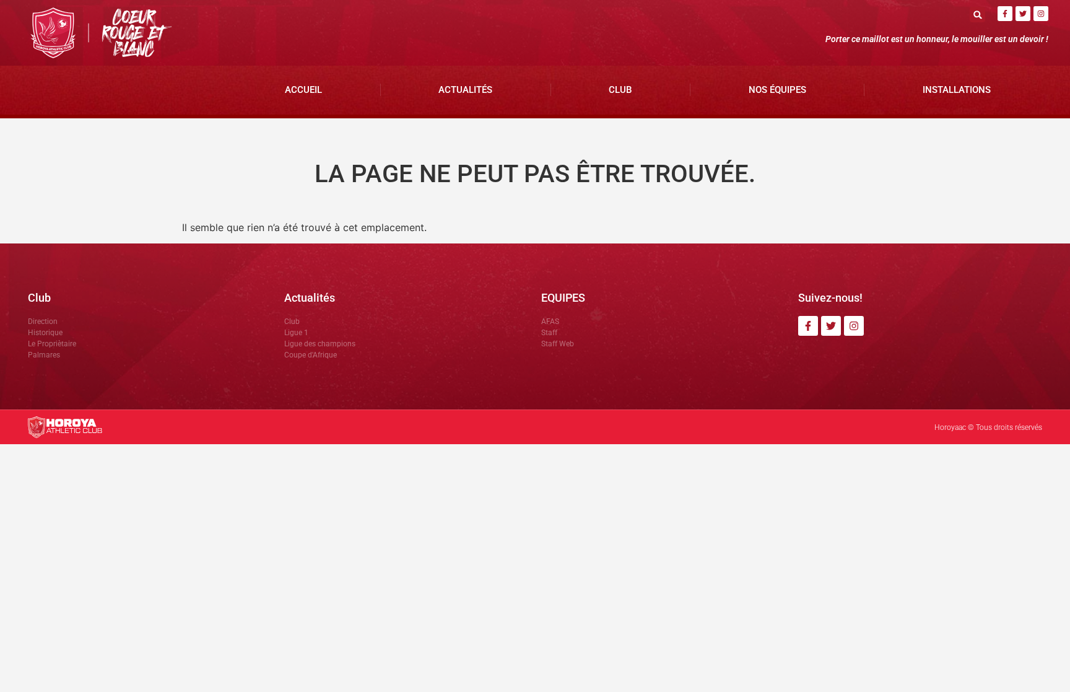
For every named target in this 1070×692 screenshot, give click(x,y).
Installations (957, 89)
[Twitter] (1023, 13)
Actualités (465, 89)
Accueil (303, 89)
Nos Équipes (777, 89)
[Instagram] (1040, 13)
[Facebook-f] (1005, 13)
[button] (977, 14)
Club (620, 89)
